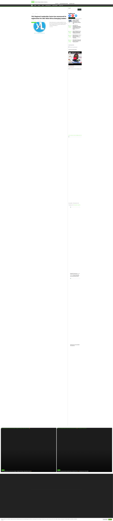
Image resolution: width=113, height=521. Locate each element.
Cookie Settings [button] (105, 519)
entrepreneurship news (64, 3)
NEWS (43, 5)
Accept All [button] (110, 519)
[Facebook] (76, 3)
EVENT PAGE (61, 5)
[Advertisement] (49, 10)
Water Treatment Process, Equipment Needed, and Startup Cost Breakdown (77, 32)
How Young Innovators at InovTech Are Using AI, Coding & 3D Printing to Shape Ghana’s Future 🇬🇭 (16, 471)
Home (35, 5)
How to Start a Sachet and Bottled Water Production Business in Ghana (77, 40)
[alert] (75, 47)
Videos (39, 5)
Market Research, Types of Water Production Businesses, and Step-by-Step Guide (77, 36)
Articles (56, 3)
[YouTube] (77, 3)
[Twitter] (79, 3)
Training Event (72, 3)
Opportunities (48, 5)
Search (69, 8)
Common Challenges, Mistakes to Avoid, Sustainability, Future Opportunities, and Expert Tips (77, 22)
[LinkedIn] (81, 3)
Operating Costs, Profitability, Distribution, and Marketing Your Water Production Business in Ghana (77, 27)
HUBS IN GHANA (54, 5)
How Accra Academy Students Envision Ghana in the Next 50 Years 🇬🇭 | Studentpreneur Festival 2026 (72, 471)
